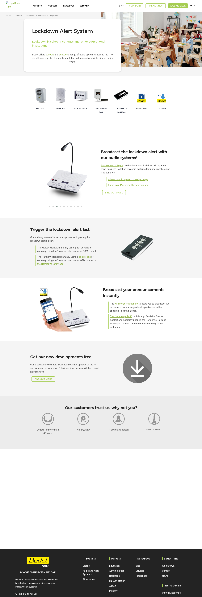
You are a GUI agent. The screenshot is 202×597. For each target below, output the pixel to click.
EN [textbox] (191, 5)
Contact (166, 570)
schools (50, 54)
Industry (113, 591)
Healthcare (114, 575)
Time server (89, 579)
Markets (37, 5)
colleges (63, 54)
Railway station (117, 580)
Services (140, 570)
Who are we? (168, 565)
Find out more (114, 192)
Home (8, 15)
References (141, 575)
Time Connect (155, 5)
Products (52, 5)
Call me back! (178, 5)
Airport (112, 586)
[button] (49, 206)
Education (114, 565)
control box (85, 256)
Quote (122, 6)
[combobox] (193, 6)
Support (136, 5)
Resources (68, 5)
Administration (117, 570)
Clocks (86, 565)
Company (84, 5)
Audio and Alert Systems (91, 572)
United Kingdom (170, 592)
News (165, 575)
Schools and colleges (112, 165)
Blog (138, 565)
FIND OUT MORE (43, 379)
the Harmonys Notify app (50, 264)
